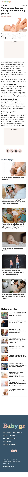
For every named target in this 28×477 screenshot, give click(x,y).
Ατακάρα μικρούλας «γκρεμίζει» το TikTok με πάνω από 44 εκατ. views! (17, 331)
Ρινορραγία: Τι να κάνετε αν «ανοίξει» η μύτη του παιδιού (17, 347)
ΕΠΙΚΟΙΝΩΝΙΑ (6, 463)
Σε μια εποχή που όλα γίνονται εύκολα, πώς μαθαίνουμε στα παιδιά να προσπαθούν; (17, 314)
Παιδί (5, 435)
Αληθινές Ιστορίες (9, 438)
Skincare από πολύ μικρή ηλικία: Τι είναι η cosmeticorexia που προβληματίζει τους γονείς (16, 374)
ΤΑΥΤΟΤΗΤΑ (5, 459)
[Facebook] (12, 451)
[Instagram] (15, 451)
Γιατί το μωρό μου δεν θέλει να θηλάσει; (17, 390)
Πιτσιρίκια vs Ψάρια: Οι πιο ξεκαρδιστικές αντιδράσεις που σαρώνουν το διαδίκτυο (17, 365)
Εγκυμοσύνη (17, 432)
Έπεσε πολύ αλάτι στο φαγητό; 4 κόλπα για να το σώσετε (17, 322)
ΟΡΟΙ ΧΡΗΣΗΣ (13, 459)
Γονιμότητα (7, 432)
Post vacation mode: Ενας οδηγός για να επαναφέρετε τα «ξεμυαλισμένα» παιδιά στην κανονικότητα (17, 340)
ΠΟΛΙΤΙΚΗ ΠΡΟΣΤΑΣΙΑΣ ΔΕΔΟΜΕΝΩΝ (12, 461)
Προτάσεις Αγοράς (9, 444)
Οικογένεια (13, 435)
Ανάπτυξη (4, 5)
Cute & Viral (7, 441)
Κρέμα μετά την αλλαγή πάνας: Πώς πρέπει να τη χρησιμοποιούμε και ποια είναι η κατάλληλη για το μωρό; (17, 383)
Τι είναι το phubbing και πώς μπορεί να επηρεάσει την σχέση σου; (18, 357)
